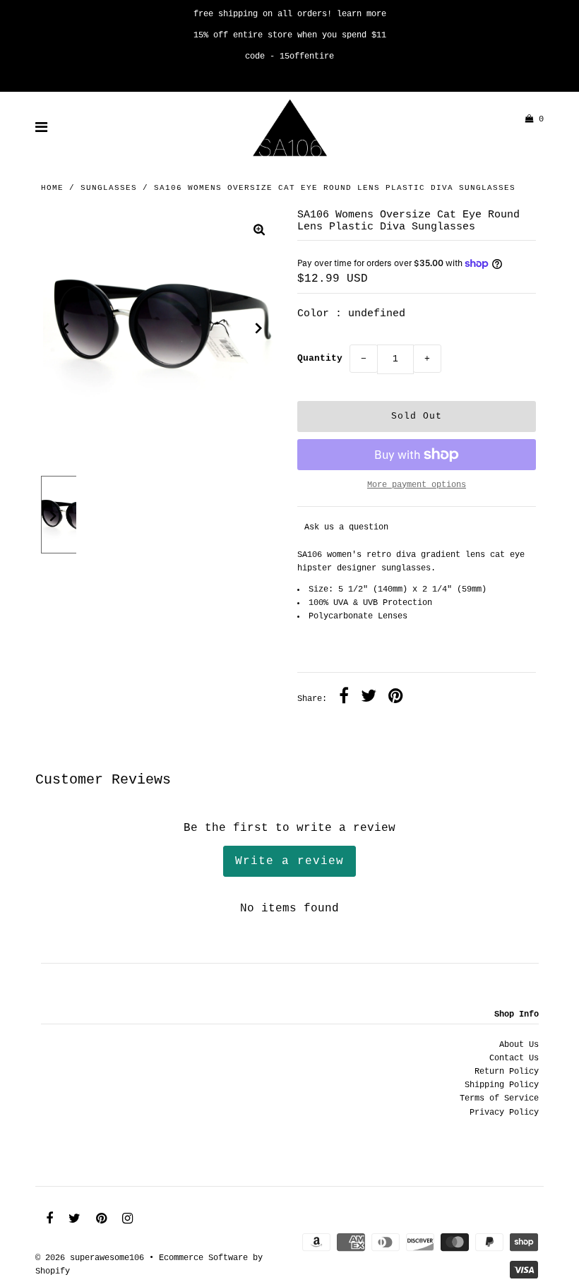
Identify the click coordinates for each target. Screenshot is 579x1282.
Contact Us (514, 1058)
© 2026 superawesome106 (89, 1258)
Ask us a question (346, 527)
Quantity (319, 358)
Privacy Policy (504, 1113)
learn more (361, 14)
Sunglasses (108, 188)
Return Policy (506, 1072)
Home (52, 188)
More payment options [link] (416, 485)
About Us (519, 1045)
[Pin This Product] (395, 698)
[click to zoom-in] (259, 232)
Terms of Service (499, 1098)
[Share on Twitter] (368, 698)
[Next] (259, 328)
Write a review (289, 861)
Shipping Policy (502, 1085)
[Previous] (65, 328)
